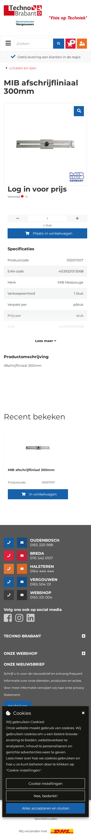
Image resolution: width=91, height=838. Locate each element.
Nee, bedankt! (46, 796)
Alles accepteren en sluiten (45, 808)
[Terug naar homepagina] (23, 10)
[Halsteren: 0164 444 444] (10, 569)
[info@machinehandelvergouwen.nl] (23, 582)
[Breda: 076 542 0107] (10, 556)
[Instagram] (21, 620)
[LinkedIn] (32, 620)
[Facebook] (9, 620)
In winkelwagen (43, 494)
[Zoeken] (58, 44)
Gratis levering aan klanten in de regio (48, 57)
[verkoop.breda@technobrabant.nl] (23, 556)
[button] (22, 636)
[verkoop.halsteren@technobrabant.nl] (23, 569)
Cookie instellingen (45, 783)
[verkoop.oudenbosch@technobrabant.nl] (23, 543)
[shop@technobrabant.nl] (23, 595)
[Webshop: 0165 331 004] (10, 595)
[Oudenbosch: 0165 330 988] (10, 543)
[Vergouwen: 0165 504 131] (10, 582)
